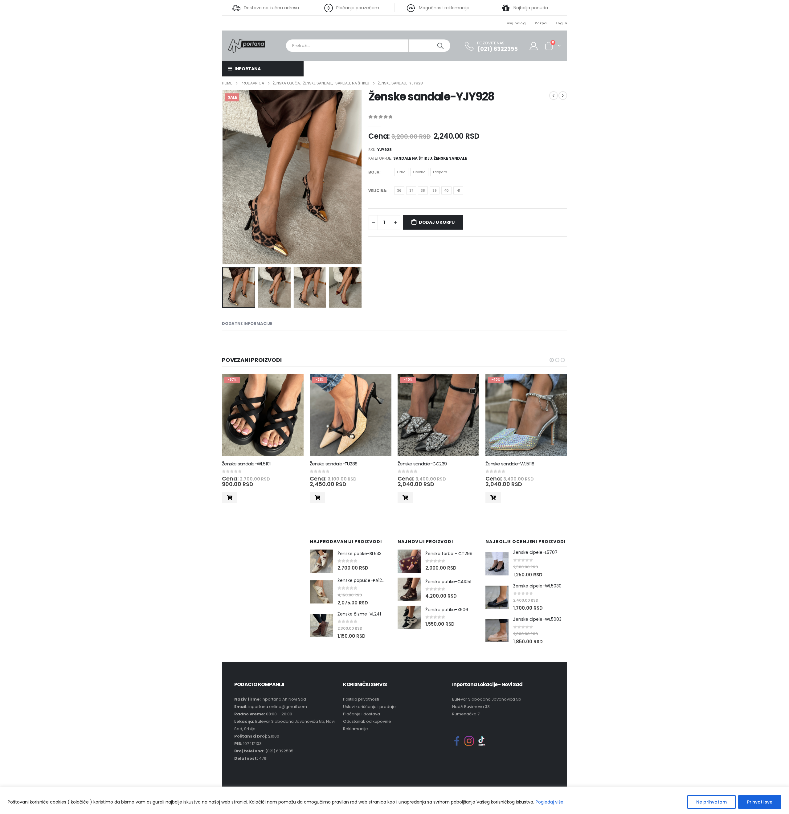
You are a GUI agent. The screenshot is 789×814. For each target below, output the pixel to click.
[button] (551, 360)
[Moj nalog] (534, 46)
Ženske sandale (450, 158)
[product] (321, 561)
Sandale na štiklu (412, 158)
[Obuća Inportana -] (246, 45)
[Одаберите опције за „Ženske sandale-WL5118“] (493, 497)
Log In (561, 23)
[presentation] (223, 177)
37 (411, 190)
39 (434, 190)
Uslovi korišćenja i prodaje (369, 707)
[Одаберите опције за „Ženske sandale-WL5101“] (229, 497)
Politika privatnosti (361, 699)
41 (458, 190)
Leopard (440, 172)
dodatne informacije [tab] (247, 323)
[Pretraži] (440, 45)
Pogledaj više (549, 802)
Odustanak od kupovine (367, 721)
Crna (401, 172)
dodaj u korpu (437, 222)
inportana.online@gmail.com (277, 707)
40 (446, 190)
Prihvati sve (759, 802)
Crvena (419, 172)
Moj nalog (515, 23)
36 (399, 190)
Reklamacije (355, 729)
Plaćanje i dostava (361, 714)
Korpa (540, 23)
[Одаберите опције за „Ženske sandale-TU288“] (317, 497)
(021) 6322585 (279, 751)
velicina (377, 190)
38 (423, 190)
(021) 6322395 (497, 49)
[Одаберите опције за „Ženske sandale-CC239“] (405, 497)
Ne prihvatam (711, 802)
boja (373, 172)
